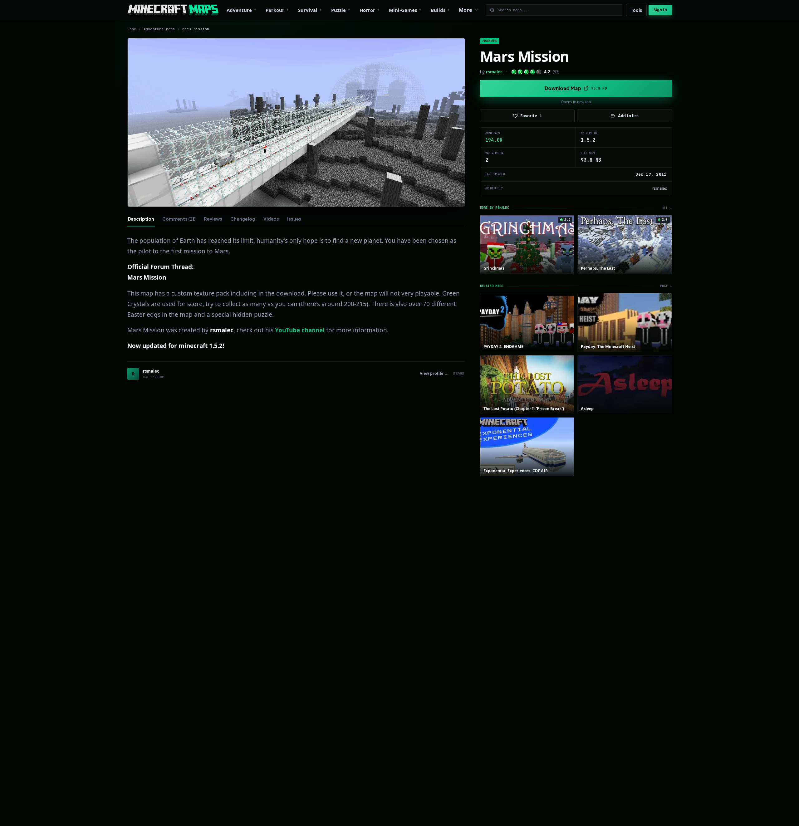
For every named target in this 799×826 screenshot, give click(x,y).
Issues (294, 219)
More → (666, 286)
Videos (271, 219)
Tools (636, 10)
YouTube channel (300, 330)
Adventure (490, 41)
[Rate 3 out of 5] (526, 72)
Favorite (531, 116)
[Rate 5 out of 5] (539, 72)
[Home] (173, 10)
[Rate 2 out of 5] (520, 72)
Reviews (213, 219)
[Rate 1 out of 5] (514, 72)
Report (459, 374)
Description (141, 219)
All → (667, 208)
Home (131, 29)
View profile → (434, 373)
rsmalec (494, 72)
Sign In (660, 9)
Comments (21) (179, 219)
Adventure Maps (159, 29)
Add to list (628, 116)
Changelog (242, 219)
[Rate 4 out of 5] (532, 72)
